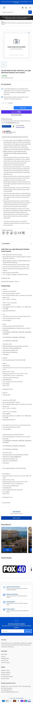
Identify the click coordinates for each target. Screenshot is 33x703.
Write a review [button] (16, 518)
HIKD (14, 698)
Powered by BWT (20, 698)
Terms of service (5, 662)
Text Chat (18, 127)
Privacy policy (4, 660)
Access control (5, 678)
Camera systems (5, 674)
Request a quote (5, 670)
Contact (3, 656)
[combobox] (16, 12)
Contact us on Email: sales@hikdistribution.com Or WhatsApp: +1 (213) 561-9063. (16, 2)
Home (2, 21)
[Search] (30, 12)
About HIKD (4, 654)
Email (23, 127)
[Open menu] (30, 7)
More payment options (16, 114)
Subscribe (27, 631)
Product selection (5, 672)
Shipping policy (5, 658)
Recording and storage (7, 676)
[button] (4, 103)
